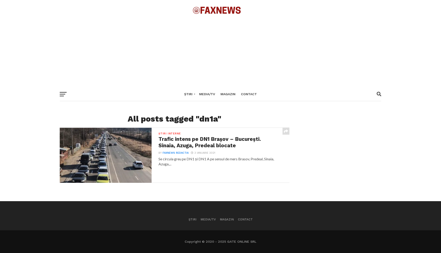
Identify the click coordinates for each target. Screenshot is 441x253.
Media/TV (207, 94)
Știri (188, 94)
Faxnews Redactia (176, 152)
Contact (249, 94)
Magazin (227, 94)
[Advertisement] (220, 50)
